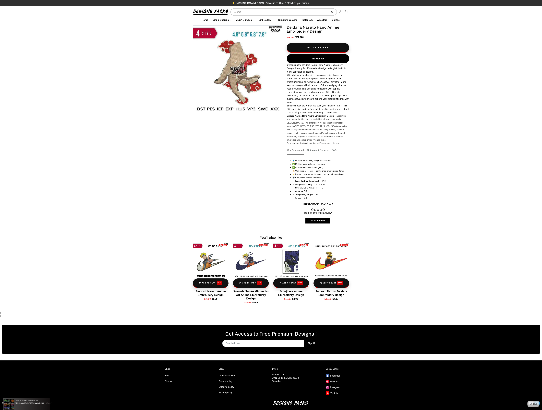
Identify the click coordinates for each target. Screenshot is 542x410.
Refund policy (225, 392)
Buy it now (318, 58)
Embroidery (265, 20)
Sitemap (169, 381)
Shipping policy (226, 387)
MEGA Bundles (244, 20)
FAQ (334, 150)
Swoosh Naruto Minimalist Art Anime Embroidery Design (251, 295)
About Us (322, 20)
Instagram (307, 20)
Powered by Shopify (44, 403)
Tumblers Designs (287, 20)
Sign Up (312, 343)
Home (205, 20)
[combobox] (279, 12)
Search (168, 375)
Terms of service (226, 375)
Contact (336, 20)
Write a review (318, 220)
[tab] (297, 151)
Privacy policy (225, 381)
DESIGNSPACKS (26, 403)
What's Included (295, 150)
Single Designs (221, 20)
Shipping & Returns (317, 150)
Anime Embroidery (321, 143)
